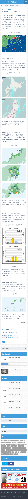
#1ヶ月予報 (3, 440)
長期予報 (8, 453)
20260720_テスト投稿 (14, 407)
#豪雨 (7, 450)
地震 (7, 451)
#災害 (13, 448)
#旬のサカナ (3, 446)
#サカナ (2, 442)
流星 (24, 451)
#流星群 (5, 448)
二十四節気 (3, 451)
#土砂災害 (3, 444)
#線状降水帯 (17, 448)
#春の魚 (12, 446)
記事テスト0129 (13, 364)
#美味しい (23, 448)
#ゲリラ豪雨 (22, 440)
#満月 (10, 448)
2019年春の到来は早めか (15, 370)
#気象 (2, 448)
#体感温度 (14, 442)
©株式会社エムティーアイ (17, 496)
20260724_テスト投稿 (13, 335)
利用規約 (3, 492)
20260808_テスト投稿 (13, 332)
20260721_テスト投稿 (14, 401)
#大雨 (7, 444)
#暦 (16, 446)
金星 (5, 453)
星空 (16, 451)
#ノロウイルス (8, 442)
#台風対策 (23, 442)
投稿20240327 (5, 367)
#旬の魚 (8, 446)
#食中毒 (22, 450)
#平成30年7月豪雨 (22, 444)
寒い (10, 451)
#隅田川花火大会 (16, 450)
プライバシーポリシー (12, 492)
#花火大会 (3, 450)
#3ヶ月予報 (17, 440)
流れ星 (21, 451)
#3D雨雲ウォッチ (10, 440)
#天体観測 (11, 444)
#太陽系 (16, 444)
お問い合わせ (7, 493)
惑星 (13, 451)
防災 (12, 453)
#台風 (18, 442)
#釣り (10, 450)
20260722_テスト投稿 (13, 337)
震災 (17, 453)
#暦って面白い (21, 446)
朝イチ (4, 329)
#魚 (25, 450)
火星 (2, 453)
